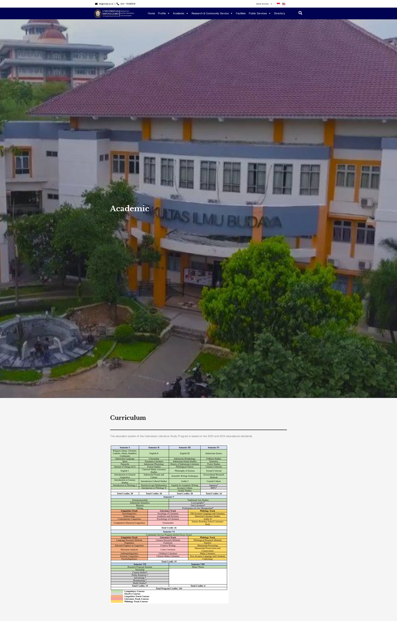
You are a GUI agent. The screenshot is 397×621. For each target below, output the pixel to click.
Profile (162, 13)
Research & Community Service (210, 13)
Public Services (258, 13)
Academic (178, 13)
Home (151, 13)
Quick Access (262, 4)
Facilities (241, 13)
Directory (279, 13)
